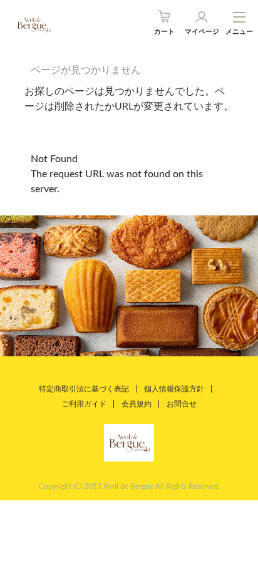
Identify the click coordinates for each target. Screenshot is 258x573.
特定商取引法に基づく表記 (84, 389)
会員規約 (136, 404)
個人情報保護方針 (174, 389)
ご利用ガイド (83, 404)
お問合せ (182, 404)
